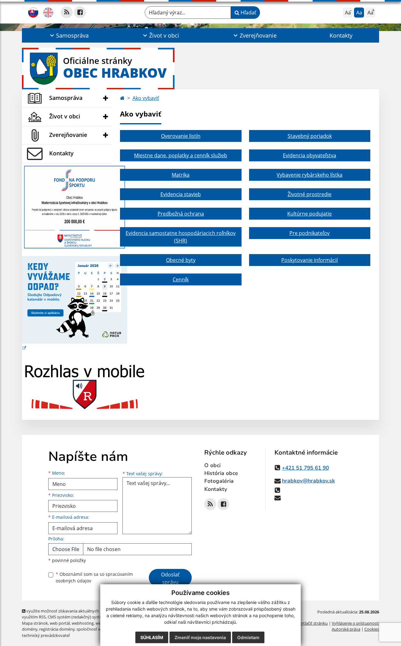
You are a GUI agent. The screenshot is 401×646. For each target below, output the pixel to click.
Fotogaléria (219, 481)
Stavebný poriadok (310, 136)
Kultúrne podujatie (309, 213)
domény (29, 629)
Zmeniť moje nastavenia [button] (200, 637)
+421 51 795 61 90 (305, 467)
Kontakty (341, 35)
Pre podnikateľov (309, 233)
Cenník (181, 279)
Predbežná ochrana (181, 213)
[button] (68, 35)
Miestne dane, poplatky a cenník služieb (180, 155)
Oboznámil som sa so (94, 577)
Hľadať (247, 12)
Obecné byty (180, 260)
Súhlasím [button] (151, 637)
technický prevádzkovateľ (46, 635)
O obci (212, 465)
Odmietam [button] (248, 637)
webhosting (83, 623)
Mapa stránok (35, 623)
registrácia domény (57, 629)
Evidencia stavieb (180, 194)
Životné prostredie (309, 194)
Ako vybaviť (146, 98)
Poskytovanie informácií (309, 260)
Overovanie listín (180, 136)
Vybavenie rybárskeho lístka (309, 174)
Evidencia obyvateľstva (309, 155)
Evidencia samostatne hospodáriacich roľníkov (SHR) (181, 237)
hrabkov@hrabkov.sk (308, 480)
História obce (221, 473)
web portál (60, 623)
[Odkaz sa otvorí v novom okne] (67, 12)
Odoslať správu (170, 578)
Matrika (181, 174)
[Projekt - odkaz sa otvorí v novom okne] (74, 206)
